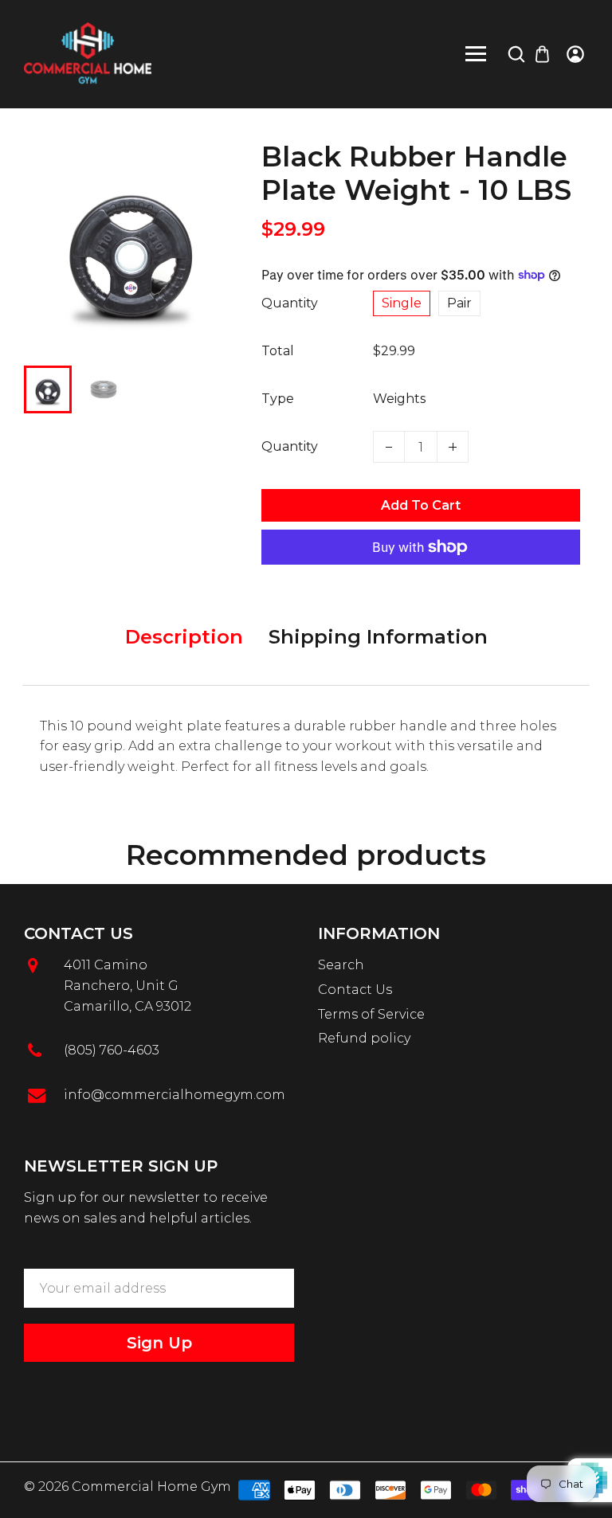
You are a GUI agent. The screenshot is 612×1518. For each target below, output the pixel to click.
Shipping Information (378, 636)
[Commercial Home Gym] (87, 53)
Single (402, 303)
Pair (459, 303)
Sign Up (159, 1342)
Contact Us (355, 989)
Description (184, 636)
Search (341, 964)
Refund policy (364, 1038)
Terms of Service (371, 1014)
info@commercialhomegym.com (174, 1094)
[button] (48, 388)
